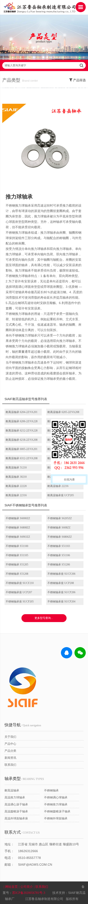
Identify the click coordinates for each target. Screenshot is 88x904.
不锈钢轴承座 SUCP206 (61, 592)
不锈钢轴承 (51, 790)
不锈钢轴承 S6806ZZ (59, 536)
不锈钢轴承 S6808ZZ (18, 527)
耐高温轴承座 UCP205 (60, 495)
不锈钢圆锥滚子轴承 (57, 811)
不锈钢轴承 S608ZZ (58, 527)
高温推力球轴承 (15, 797)
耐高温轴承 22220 (16, 486)
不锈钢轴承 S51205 (17, 564)
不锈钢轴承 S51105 (17, 555)
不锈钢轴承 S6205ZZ (59, 518)
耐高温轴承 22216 (57, 486)
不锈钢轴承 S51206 (58, 564)
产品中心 (10, 743)
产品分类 (10, 750)
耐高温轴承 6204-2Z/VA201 (21, 412)
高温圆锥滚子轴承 (16, 811)
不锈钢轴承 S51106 (58, 555)
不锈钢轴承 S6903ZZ (18, 536)
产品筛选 (79, 80)
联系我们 (10, 764)
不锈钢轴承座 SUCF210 (20, 583)
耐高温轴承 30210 (16, 476)
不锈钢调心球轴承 (55, 797)
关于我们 (10, 736)
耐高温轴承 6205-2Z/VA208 (63, 412)
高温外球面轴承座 (16, 818)
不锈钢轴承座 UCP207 (19, 592)
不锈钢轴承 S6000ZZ (18, 518)
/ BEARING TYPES (24, 778)
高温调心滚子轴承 (16, 804)
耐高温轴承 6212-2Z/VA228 (21, 430)
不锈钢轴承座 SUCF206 (61, 573)
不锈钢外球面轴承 (55, 818)
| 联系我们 (41, 886)
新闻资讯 (10, 757)
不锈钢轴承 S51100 (17, 546)
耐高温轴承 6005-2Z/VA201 (21, 449)
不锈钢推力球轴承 (55, 804)
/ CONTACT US (22, 832)
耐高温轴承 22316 (16, 495)
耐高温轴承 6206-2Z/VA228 (21, 421)
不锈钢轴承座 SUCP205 (20, 601)
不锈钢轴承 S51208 (17, 573)
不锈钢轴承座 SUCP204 (61, 601)
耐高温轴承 (12, 790)
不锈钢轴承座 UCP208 (60, 583)
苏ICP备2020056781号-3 (28, 893)
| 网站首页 (11, 886)
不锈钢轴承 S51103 (58, 546)
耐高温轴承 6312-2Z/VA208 (21, 458)
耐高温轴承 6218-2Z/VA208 (21, 439)
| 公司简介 (26, 886)
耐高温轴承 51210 (16, 467)
